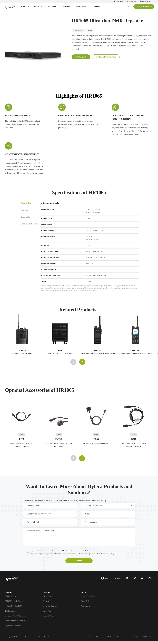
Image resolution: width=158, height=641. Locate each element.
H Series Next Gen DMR (13, 606)
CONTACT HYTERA (144, 7)
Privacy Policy (121, 637)
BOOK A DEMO (80, 57)
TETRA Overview (11, 611)
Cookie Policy (134, 637)
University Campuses (50, 606)
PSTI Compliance (148, 637)
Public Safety (47, 611)
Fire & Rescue (48, 596)
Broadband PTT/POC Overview (16, 616)
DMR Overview (10, 596)
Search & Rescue (49, 616)
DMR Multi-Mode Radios (13, 601)
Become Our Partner (88, 596)
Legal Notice (108, 637)
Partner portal (85, 606)
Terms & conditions (94, 637)
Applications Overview (13, 626)
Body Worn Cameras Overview (15, 621)
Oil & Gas (46, 601)
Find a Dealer (85, 601)
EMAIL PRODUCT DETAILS (106, 57)
